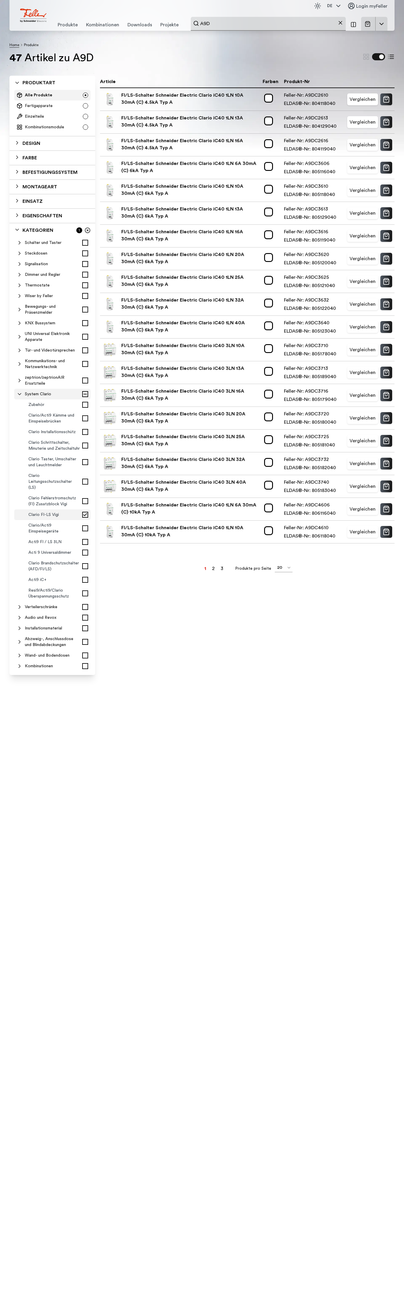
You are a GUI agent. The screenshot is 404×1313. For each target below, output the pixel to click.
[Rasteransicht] (366, 56)
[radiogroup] (52, 111)
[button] (52, 143)
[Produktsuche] (196, 23)
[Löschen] (340, 23)
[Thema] (318, 6)
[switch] (378, 56)
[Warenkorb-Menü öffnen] (381, 24)
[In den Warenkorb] (386, 99)
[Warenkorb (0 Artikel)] (369, 24)
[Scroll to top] (387, 1296)
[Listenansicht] (391, 56)
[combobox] (268, 23)
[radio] (85, 95)
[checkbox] (85, 243)
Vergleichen (363, 99)
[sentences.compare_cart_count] (353, 24)
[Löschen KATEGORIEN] (87, 230)
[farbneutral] (269, 98)
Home (14, 45)
